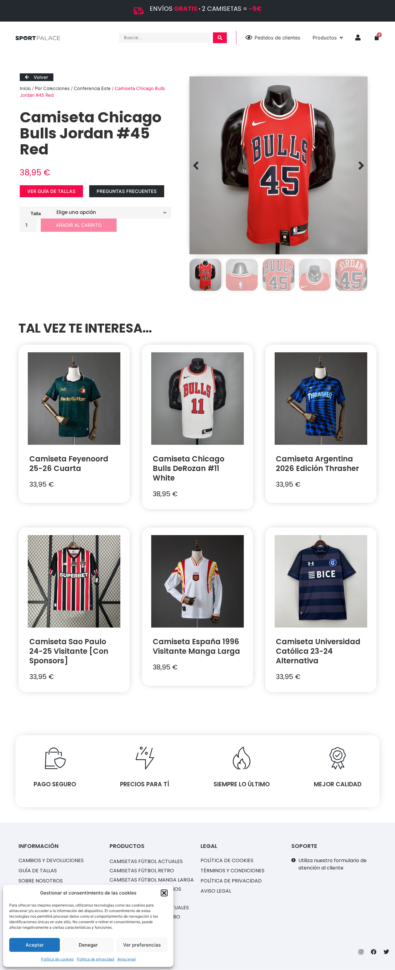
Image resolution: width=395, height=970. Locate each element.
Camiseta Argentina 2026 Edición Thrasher (317, 463)
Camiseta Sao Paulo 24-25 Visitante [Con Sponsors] (68, 651)
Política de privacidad (95, 959)
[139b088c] (278, 165)
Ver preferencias (142, 945)
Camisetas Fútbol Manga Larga (152, 879)
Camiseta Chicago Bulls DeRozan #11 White (188, 468)
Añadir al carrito (79, 225)
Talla (36, 213)
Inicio (25, 88)
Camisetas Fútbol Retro (142, 870)
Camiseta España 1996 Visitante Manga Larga (196, 646)
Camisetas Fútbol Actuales (146, 861)
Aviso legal (126, 959)
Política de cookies (57, 959)
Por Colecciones (52, 88)
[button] (164, 893)
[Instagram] (361, 951)
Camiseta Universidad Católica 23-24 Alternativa (318, 651)
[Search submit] (220, 37)
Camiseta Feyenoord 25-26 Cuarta (68, 463)
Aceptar (35, 945)
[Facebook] (373, 951)
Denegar (88, 945)
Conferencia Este (92, 88)
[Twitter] (386, 951)
